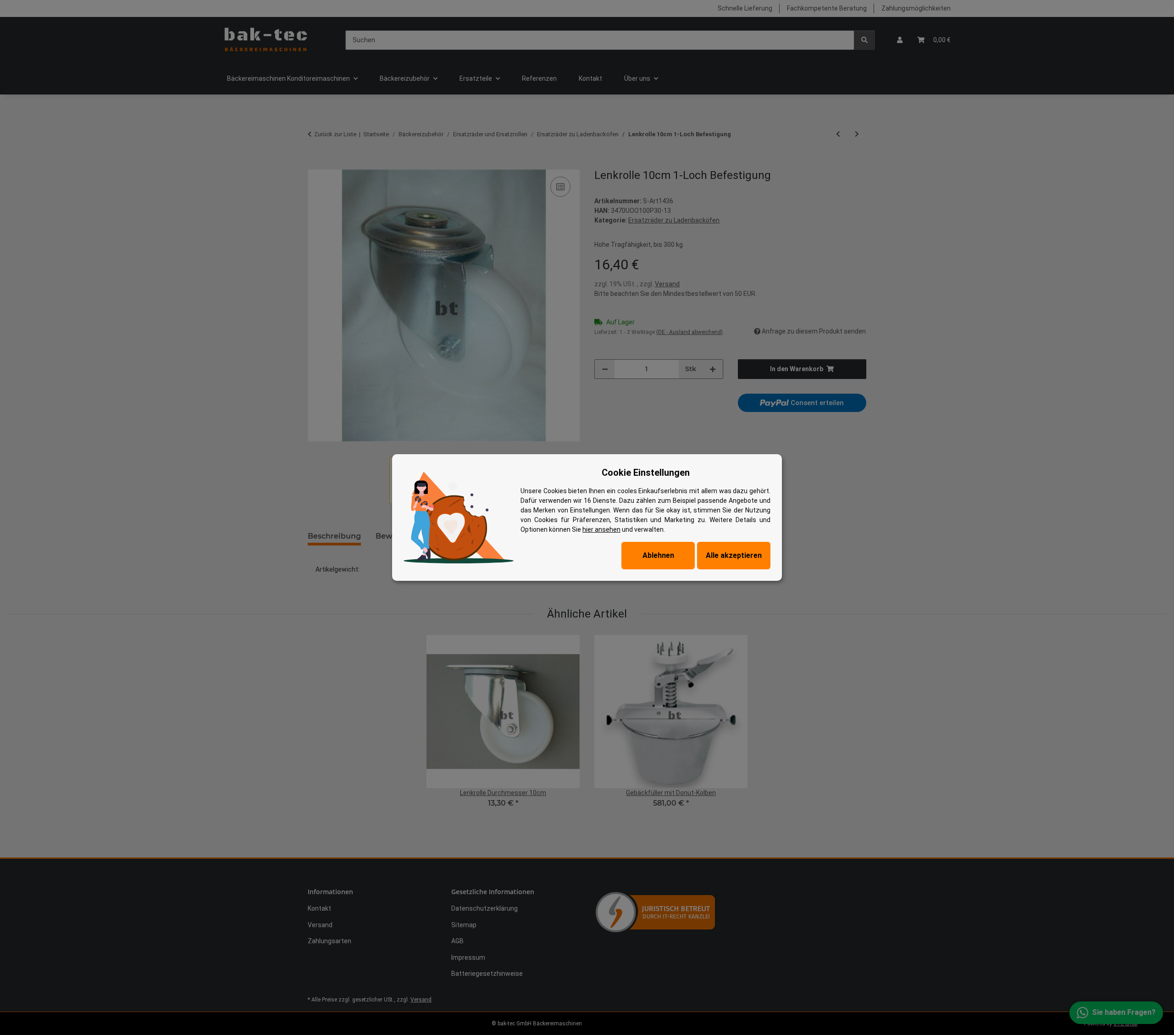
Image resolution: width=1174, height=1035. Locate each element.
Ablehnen (658, 555)
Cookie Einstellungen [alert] (646, 472)
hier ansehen (601, 529)
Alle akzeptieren (734, 555)
